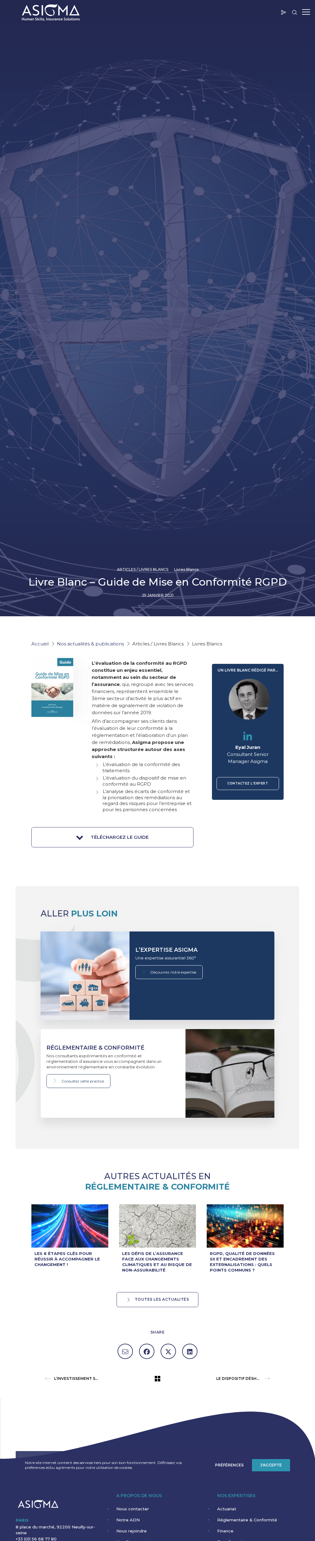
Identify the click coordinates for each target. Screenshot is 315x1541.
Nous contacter (132, 1508)
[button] (112, 837)
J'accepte (271, 1465)
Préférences (229, 1465)
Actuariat (226, 1508)
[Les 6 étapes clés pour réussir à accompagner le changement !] (69, 1225)
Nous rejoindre (131, 1530)
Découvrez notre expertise (173, 972)
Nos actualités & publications (90, 644)
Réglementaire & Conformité (247, 1519)
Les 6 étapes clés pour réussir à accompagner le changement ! (67, 1259)
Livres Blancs (186, 569)
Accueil (40, 644)
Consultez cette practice (82, 1081)
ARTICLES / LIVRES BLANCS (142, 569)
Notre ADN (128, 1519)
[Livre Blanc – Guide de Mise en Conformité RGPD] (125, 1351)
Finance (225, 1530)
